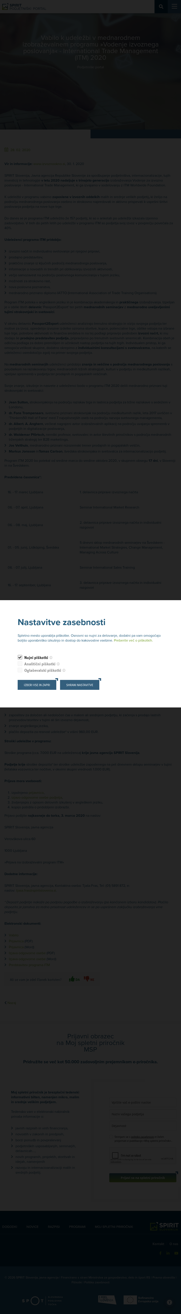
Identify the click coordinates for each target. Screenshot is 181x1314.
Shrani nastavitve (79, 685)
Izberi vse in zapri (37, 685)
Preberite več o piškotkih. (133, 640)
